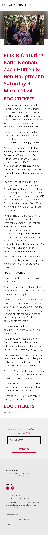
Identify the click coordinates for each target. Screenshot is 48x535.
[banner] (17, 5)
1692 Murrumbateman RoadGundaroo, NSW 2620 (18, 474)
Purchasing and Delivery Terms (17, 519)
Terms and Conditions (14, 515)
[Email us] (12, 488)
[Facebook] (7, 488)
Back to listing (9, 412)
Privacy (8, 524)
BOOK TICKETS (19, 99)
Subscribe (24, 449)
